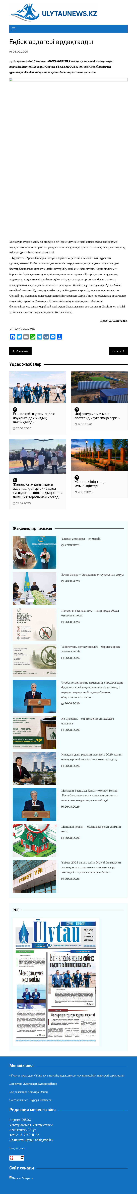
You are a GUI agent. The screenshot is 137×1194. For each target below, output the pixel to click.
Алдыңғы (22, 351)
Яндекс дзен (17, 1148)
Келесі (117, 351)
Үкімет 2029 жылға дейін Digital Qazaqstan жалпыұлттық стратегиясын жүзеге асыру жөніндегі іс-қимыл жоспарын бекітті (91, 867)
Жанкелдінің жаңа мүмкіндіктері (90, 484)
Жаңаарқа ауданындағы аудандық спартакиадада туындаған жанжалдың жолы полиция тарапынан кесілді (37, 490)
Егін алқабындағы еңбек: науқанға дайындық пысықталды (34, 418)
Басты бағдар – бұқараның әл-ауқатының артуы (92, 575)
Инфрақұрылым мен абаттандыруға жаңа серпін (97, 416)
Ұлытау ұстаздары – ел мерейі (81, 539)
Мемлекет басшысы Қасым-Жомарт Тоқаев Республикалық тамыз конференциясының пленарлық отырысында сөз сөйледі (89, 795)
